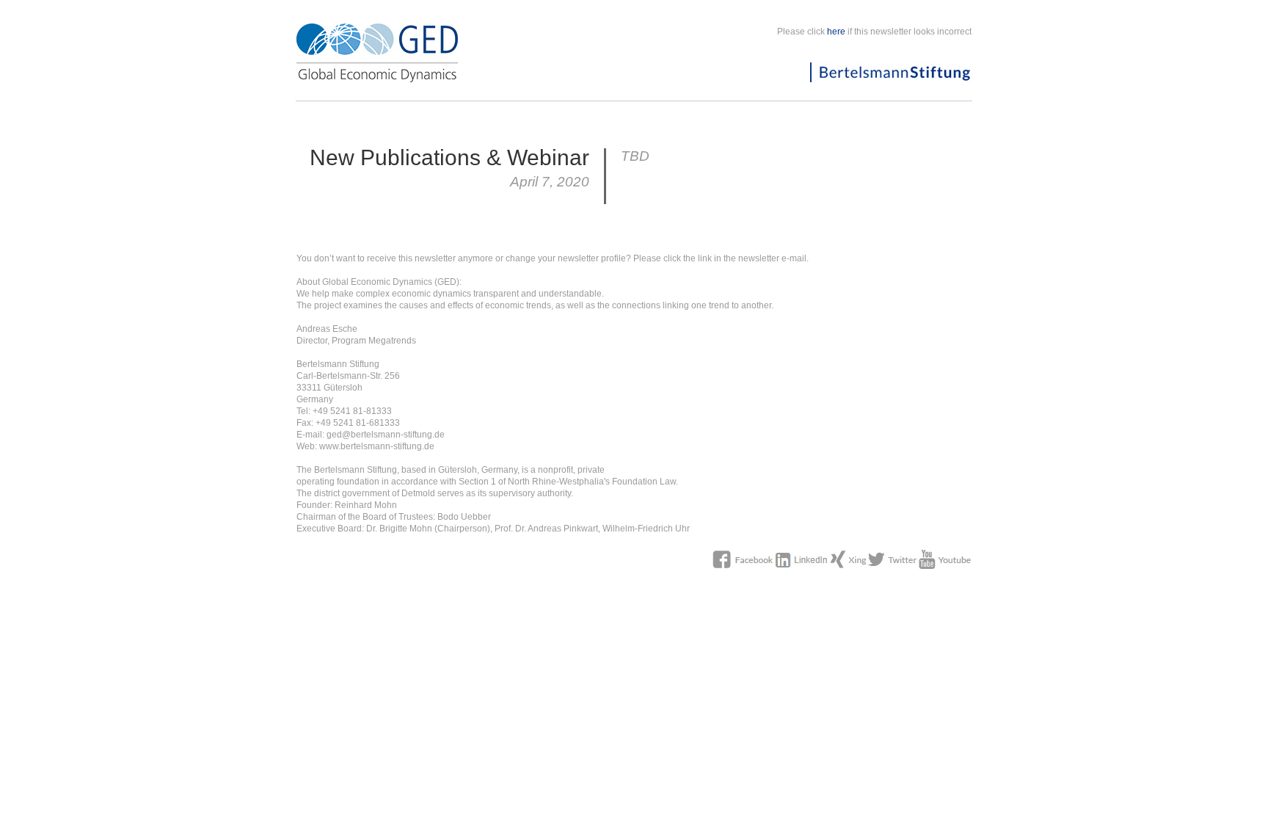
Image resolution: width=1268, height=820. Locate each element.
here (836, 31)
